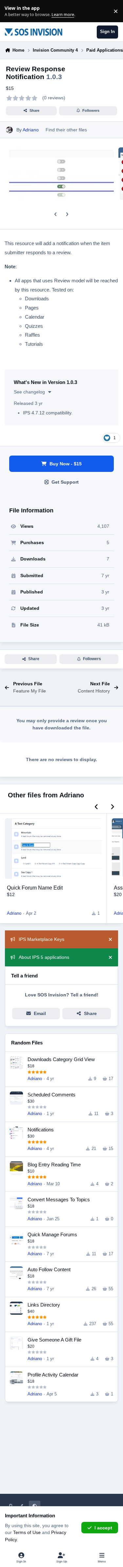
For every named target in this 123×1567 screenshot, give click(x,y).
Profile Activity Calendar (53, 1374)
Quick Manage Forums (52, 1234)
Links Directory (44, 1305)
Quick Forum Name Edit (35, 888)
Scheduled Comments (51, 1094)
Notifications (41, 1129)
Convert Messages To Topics (59, 1199)
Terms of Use (27, 1532)
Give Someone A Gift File (54, 1339)
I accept (103, 1527)
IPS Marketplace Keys (41, 939)
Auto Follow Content (49, 1269)
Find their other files (66, 129)
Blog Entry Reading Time (54, 1164)
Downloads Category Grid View (61, 1059)
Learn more (12, 11)
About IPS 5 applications (44, 957)
